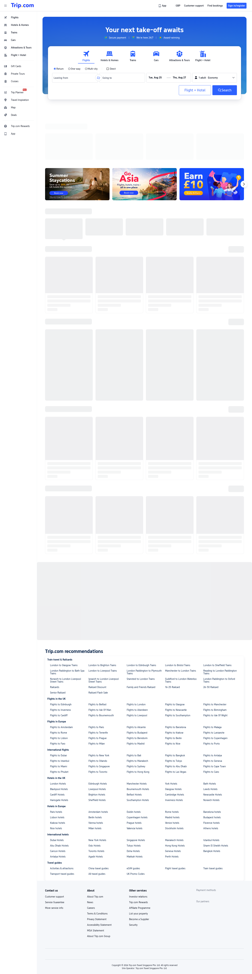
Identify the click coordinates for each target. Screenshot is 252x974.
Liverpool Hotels (97, 351)
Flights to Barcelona (175, 289)
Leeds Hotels (210, 351)
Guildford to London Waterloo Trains (181, 242)
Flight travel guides (175, 430)
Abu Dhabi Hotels (59, 407)
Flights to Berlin (173, 300)
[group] (115, 37)
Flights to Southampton (177, 277)
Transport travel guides (62, 436)
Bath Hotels (209, 346)
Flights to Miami (58, 328)
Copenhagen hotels (137, 379)
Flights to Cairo (211, 334)
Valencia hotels (134, 390)
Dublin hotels (134, 374)
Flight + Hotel (194, 90)
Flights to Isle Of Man (99, 272)
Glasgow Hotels (173, 351)
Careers (91, 470)
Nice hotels (56, 390)
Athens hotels (210, 390)
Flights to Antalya (212, 317)
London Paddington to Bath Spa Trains (67, 234)
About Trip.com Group (98, 498)
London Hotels (58, 346)
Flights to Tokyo (173, 323)
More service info (54, 470)
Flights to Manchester (214, 266)
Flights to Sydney (136, 328)
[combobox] (62, 77)
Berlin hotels (95, 379)
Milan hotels (94, 390)
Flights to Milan (96, 305)
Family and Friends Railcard (141, 249)
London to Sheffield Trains (217, 227)
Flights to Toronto (97, 334)
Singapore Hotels (136, 402)
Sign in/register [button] (236, 5)
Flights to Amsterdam (61, 289)
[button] (5, 5)
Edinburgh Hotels (97, 346)
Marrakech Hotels (174, 402)
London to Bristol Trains (177, 227)
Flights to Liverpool (137, 277)
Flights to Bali (134, 317)
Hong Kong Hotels (175, 407)
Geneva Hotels (173, 413)
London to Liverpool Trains (102, 233)
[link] (162, 6)
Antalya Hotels (57, 418)
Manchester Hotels (137, 346)
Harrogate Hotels (59, 362)
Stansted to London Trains (141, 241)
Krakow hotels (57, 385)
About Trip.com (95, 458)
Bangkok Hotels (211, 413)
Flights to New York (98, 317)
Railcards (54, 249)
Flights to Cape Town (214, 328)
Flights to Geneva (212, 323)
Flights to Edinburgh (60, 266)
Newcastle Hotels (212, 356)
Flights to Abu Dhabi (176, 328)
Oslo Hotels (94, 407)
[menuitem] (18, 17)
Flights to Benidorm (137, 300)
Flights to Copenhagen (215, 300)
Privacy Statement (96, 481)
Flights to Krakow (174, 295)
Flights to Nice (172, 305)
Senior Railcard (57, 254)
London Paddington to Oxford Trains (219, 242)
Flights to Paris (96, 289)
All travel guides (96, 436)
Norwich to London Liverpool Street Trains (65, 242)
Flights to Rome (58, 295)
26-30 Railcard (210, 249)
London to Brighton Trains (102, 227)
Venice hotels (172, 385)
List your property (138, 475)
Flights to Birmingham (215, 272)
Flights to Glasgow (175, 266)
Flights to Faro (57, 305)
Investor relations (138, 458)
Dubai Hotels (57, 402)
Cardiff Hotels (57, 356)
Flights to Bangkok (175, 317)
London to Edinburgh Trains (141, 227)
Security (133, 487)
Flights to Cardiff (59, 277)
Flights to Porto (211, 305)
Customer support (54, 458)
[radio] (58, 69)
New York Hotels (97, 402)
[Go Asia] (144, 140)
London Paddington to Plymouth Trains (144, 234)
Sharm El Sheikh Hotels (215, 407)
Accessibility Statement (99, 487)
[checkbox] (111, 69)
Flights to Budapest (137, 295)
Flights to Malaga (212, 289)
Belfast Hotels (134, 356)
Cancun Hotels (57, 413)
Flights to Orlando (97, 323)
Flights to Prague (97, 300)
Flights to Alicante (136, 289)
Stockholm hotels (174, 390)
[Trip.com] (22, 5)
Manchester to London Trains (180, 233)
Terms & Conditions (97, 475)
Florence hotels (211, 385)
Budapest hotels (212, 379)
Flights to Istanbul (59, 323)
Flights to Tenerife (98, 295)
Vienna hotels (95, 385)
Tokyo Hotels (134, 407)
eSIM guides (133, 430)
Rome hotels (172, 374)
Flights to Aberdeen (137, 272)
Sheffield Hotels (97, 362)
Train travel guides (213, 430)
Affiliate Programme (139, 470)
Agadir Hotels (95, 418)
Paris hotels (56, 374)
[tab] (86, 56)
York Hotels (171, 346)
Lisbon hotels (57, 379)
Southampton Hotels (138, 362)
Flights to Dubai (58, 317)
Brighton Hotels (96, 356)
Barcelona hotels (212, 374)
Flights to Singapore (99, 328)
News (90, 464)
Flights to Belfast (97, 266)
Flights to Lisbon (59, 300)
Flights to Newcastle (176, 272)
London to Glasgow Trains (63, 227)
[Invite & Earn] (211, 140)
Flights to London (136, 266)
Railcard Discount (97, 249)
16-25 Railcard (172, 249)
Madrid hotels (172, 379)
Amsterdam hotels (98, 374)
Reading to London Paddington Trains (220, 234)
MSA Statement (95, 492)
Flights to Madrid (136, 305)
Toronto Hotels (96, 413)
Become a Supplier (139, 481)
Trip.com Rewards (138, 464)
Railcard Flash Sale (98, 254)
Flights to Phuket (59, 334)
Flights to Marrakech (137, 323)
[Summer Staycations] (77, 140)
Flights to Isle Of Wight (215, 277)
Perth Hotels (171, 418)
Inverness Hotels (174, 362)
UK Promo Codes (136, 436)
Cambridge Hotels (174, 356)
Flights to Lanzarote (213, 295)
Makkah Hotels (134, 418)
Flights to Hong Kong (138, 334)
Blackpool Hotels (59, 351)
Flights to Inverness (60, 272)
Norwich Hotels (211, 362)
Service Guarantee (54, 464)
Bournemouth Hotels (138, 351)
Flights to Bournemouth (101, 277)
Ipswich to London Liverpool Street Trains (103, 242)
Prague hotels (134, 385)
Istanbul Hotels (211, 402)
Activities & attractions (61, 430)
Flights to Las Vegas (175, 334)
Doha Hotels (133, 413)
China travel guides (98, 430)
